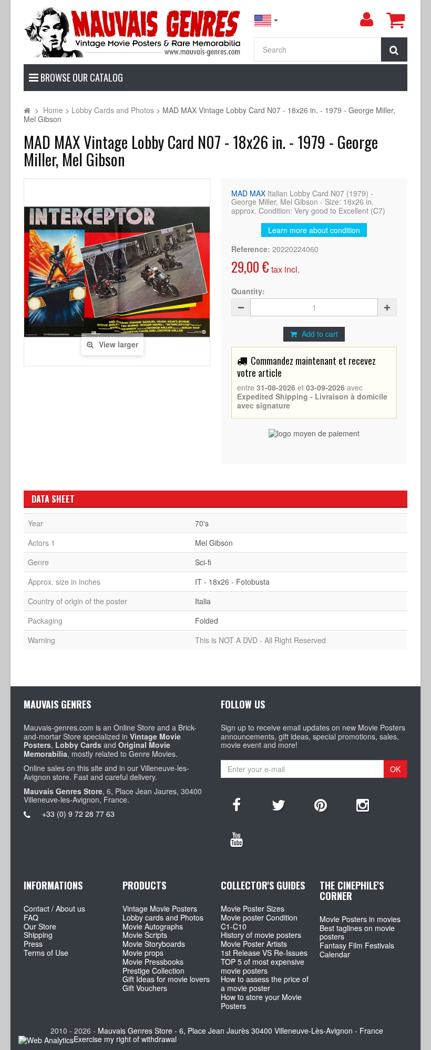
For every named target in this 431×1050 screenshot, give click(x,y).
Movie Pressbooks (152, 961)
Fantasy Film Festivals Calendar (357, 949)
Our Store (40, 926)
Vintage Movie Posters (159, 908)
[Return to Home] (27, 110)
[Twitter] (278, 804)
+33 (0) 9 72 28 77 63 (78, 813)
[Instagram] (362, 804)
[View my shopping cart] (395, 20)
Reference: (250, 249)
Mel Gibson (214, 542)
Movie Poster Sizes (252, 908)
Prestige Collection (153, 970)
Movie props (142, 952)
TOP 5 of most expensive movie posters (262, 966)
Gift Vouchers (144, 988)
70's (202, 523)
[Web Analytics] (46, 1040)
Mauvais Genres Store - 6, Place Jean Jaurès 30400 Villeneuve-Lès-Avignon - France (240, 1030)
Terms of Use (46, 952)
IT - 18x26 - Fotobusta (232, 581)
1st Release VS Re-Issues (264, 952)
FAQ (31, 917)
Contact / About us (54, 908)
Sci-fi (203, 562)
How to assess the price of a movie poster (265, 983)
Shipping (38, 934)
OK (395, 769)
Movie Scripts (144, 934)
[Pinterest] (320, 804)
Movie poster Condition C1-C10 (259, 922)
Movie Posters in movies (360, 919)
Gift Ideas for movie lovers (166, 979)
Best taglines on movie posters (357, 932)
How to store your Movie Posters (261, 1001)
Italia (203, 601)
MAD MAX (248, 193)
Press (33, 943)
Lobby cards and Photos (162, 917)
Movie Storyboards (153, 943)
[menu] (366, 19)
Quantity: (248, 291)
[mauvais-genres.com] (133, 31)
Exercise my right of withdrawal (125, 1039)
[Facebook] (236, 804)
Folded (206, 620)
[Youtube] (236, 838)
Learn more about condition (314, 230)
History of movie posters (261, 934)
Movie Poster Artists (254, 943)
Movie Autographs (152, 926)
